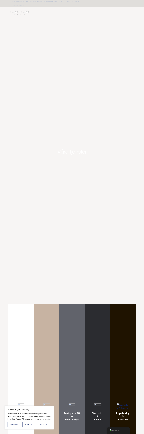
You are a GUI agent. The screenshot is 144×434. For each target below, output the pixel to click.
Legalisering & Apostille (122, 416)
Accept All (43, 425)
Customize (14, 425)
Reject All (29, 425)
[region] (29, 417)
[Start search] (132, 13)
